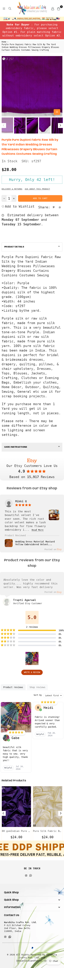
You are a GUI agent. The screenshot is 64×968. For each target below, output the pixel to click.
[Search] (10, 8)
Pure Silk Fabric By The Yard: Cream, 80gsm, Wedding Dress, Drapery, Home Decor (47, 831)
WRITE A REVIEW (32, 672)
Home (4, 42)
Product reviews (13, 687)
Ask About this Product (37, 189)
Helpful (8, 768)
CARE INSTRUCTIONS (15, 447)
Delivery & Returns (12, 189)
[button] (32, 658)
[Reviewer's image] (54, 518)
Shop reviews (37, 687)
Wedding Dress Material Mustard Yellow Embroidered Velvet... (35, 543)
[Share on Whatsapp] (60, 207)
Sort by (38, 695)
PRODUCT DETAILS (14, 247)
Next (59, 86)
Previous (4, 86)
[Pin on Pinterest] (54, 207)
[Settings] (53, 8)
